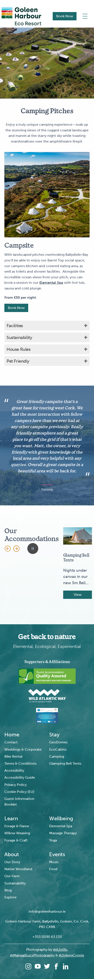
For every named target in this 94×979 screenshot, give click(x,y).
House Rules (19, 349)
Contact (11, 742)
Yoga (53, 840)
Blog (8, 890)
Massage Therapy (63, 833)
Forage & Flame (16, 826)
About (11, 854)
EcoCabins (57, 749)
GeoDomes (58, 742)
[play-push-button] (32, 548)
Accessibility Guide (19, 777)
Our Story (12, 862)
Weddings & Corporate (23, 749)
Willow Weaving (17, 833)
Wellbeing (61, 818)
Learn (11, 818)
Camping (56, 756)
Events (57, 854)
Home (11, 734)
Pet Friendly (18, 361)
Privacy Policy (15, 785)
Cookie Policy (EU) (19, 792)
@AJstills (60, 949)
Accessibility (14, 770)
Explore (10, 897)
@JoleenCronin (71, 955)
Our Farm (12, 876)
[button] (7, 548)
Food (53, 869)
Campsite (19, 245)
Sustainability (19, 337)
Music (54, 862)
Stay (54, 734)
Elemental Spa (60, 826)
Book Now (64, 16)
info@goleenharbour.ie (47, 911)
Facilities (15, 325)
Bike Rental (13, 756)
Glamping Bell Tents (65, 763)
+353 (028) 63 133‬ (47, 937)
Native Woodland (18, 869)
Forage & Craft (16, 840)
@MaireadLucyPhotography (32, 955)
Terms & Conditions (20, 763)
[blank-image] (47, 194)
